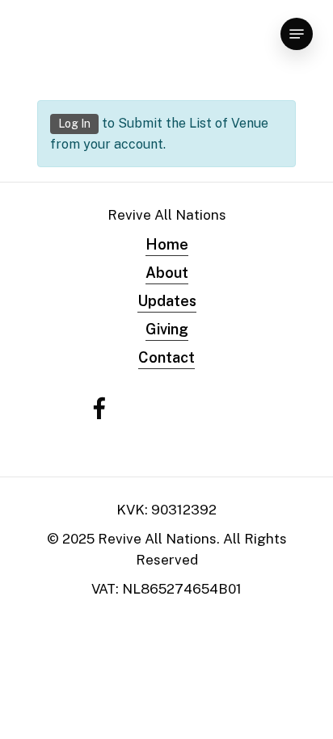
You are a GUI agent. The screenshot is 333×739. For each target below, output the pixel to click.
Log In (74, 123)
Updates (166, 300)
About (166, 272)
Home (166, 244)
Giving (166, 329)
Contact (166, 357)
